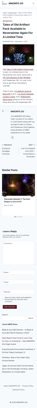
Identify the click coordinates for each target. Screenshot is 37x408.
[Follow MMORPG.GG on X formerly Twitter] (12, 137)
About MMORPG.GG (12, 386)
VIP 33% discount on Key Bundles (16, 78)
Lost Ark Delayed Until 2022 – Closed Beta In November (28, 151)
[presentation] (18, 185)
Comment (8, 243)
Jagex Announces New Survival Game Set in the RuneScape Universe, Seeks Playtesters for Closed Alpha (18, 369)
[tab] (16, 216)
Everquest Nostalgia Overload (7, 149)
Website (7, 292)
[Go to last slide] (4, 195)
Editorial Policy (19, 390)
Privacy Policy (27, 386)
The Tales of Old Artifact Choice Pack (18, 69)
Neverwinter (7, 21)
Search (5, 315)
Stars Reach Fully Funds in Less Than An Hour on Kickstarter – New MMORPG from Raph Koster (18, 341)
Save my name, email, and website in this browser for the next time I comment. (18, 299)
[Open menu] (33, 3)
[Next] (32, 195)
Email (6, 282)
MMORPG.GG (9, 41)
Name (7, 272)
